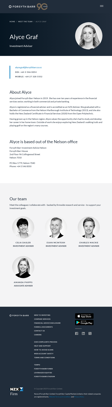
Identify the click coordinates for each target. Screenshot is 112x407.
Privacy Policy (79, 397)
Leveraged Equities (43, 373)
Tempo (37, 365)
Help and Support (42, 346)
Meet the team (25, 22)
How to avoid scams (43, 350)
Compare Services (42, 319)
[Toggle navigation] (101, 6)
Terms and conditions (44, 357)
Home (12, 22)
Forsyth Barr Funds (43, 369)
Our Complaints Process (45, 342)
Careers (38, 335)
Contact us (39, 331)
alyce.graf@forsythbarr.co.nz (28, 67)
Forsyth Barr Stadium (44, 376)
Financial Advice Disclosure (47, 323)
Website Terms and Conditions (60, 397)
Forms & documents (43, 327)
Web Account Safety (43, 353)
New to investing (42, 315)
